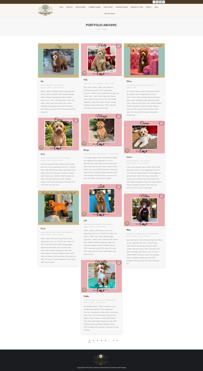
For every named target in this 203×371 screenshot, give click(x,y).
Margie (86, 150)
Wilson (129, 81)
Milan (129, 230)
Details (61, 60)
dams (42, 85)
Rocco (43, 228)
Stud (51, 232)
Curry (43, 154)
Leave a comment (58, 88)
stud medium (140, 85)
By (59, 85)
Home (98, 29)
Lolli (85, 220)
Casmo (129, 157)
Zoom (55, 60)
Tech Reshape (122, 368)
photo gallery (49, 85)
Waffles (86, 296)
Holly (85, 79)
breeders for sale (132, 234)
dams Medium (45, 158)
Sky (42, 81)
